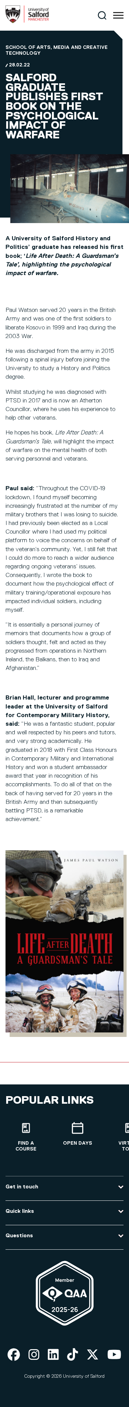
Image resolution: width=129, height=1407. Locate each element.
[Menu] (118, 15)
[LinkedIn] (53, 1355)
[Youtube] (114, 1355)
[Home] (27, 21)
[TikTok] (72, 1355)
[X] (92, 1355)
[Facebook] (14, 1355)
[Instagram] (34, 1355)
